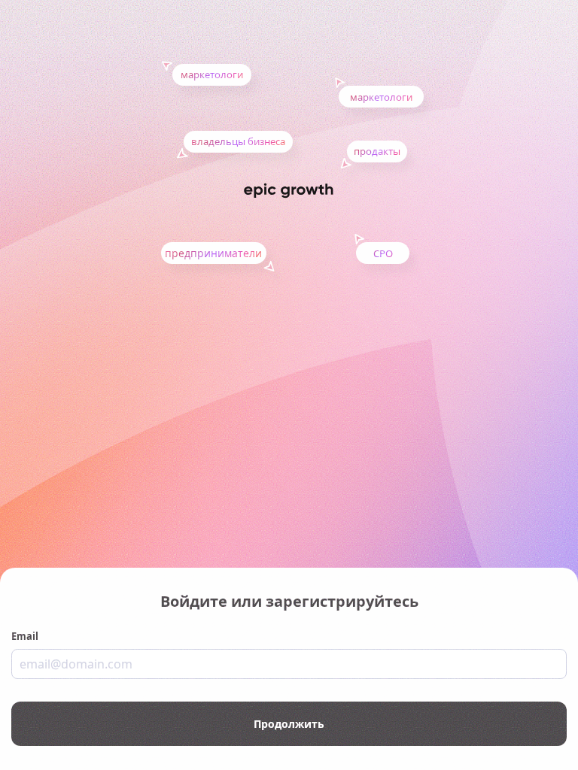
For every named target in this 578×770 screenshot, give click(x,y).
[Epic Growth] (289, 190)
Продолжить (289, 724)
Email (24, 636)
